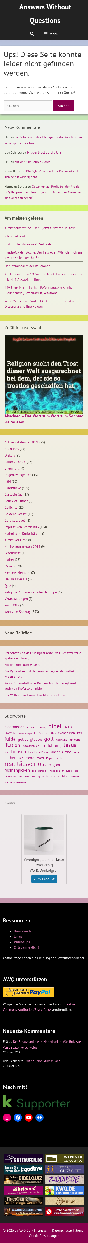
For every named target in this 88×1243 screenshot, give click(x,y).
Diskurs (10, 455)
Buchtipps (12, 448)
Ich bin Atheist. (15, 236)
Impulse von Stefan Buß (22, 527)
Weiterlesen (14, 422)
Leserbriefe (13, 553)
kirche (66, 751)
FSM (8, 481)
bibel (55, 726)
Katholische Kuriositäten (22, 533)
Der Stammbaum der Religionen (27, 266)
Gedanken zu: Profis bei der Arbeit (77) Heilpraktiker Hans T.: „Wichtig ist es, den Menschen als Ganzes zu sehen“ (43, 192)
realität (59, 758)
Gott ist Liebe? (15, 520)
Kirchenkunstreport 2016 (22, 546)
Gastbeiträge (14, 494)
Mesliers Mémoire (17, 572)
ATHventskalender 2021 (22, 442)
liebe (76, 752)
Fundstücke (13, 488)
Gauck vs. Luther (16, 501)
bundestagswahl (27, 733)
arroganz (32, 727)
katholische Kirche (38, 752)
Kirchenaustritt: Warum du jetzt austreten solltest (40, 228)
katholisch (15, 751)
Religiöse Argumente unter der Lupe (31, 592)
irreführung (52, 745)
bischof (68, 727)
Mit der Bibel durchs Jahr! (44, 152)
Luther (9, 559)
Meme (9, 566)
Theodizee (54, 770)
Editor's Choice (15, 461)
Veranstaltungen (16, 598)
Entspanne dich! (26, 947)
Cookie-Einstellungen (44, 1236)
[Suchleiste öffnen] (32, 33)
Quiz (8, 585)
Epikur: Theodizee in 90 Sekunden (29, 244)
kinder (55, 752)
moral (40, 758)
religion (54, 764)
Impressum (41, 1230)
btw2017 (10, 733)
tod (76, 770)
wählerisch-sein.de (15, 782)
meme (30, 757)
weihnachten (59, 776)
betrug (42, 727)
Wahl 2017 (12, 605)
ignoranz (74, 739)
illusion (12, 745)
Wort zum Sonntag (18, 611)
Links (18, 936)
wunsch (76, 776)
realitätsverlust (25, 763)
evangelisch (66, 733)
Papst (49, 758)
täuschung (10, 776)
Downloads (22, 931)
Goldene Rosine (16, 514)
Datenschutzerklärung (67, 1230)
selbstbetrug (39, 770)
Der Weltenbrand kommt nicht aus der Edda (35, 695)
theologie (67, 770)
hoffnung (61, 739)
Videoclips (22, 942)
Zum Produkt (44, 879)
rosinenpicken (17, 770)
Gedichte (11, 507)
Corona (43, 733)
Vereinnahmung (29, 776)
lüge (20, 758)
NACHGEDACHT (16, 579)
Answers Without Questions (45, 13)
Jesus (70, 745)
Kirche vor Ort (15, 540)
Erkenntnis (12, 468)
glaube (36, 739)
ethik (53, 733)
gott (49, 738)
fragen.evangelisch (18, 474)
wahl (45, 776)
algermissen (14, 726)
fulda (10, 739)
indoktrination (30, 746)
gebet (23, 739)
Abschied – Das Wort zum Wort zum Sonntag (44, 416)
